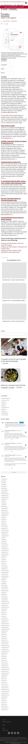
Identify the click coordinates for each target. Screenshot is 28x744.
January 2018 (4, 599)
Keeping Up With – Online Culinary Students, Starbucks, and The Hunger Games (14, 280)
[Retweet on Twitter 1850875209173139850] (7, 440)
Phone (3, 73)
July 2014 (3, 676)
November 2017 (5, 603)
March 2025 (4, 488)
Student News (4, 413)
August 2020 (4, 578)
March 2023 (4, 524)
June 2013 (3, 700)
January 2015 (4, 665)
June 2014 (3, 678)
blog (15, 115)
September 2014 (5, 673)
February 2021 (4, 567)
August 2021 (4, 556)
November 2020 (5, 572)
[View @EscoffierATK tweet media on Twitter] (14, 465)
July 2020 (3, 579)
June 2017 (3, 612)
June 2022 (3, 539)
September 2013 (5, 695)
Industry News (14, 21)
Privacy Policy (5, 730)
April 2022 (3, 541)
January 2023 (4, 528)
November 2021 (5, 550)
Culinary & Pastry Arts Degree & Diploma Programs (13, 360)
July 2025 (3, 481)
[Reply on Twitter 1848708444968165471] (5, 468)
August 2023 (4, 515)
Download (3, 59)
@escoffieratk (18, 430)
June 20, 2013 (7, 21)
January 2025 (4, 491)
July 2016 (3, 632)
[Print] (8, 23)
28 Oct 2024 (7, 431)
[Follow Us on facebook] (9, 733)
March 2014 (4, 684)
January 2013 (4, 709)
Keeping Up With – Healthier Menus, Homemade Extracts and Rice (14, 300)
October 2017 (4, 605)
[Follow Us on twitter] (15, 733)
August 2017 (4, 609)
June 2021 (3, 559)
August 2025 (4, 479)
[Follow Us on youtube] (18, 733)
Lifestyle (3, 409)
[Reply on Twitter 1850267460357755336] (5, 451)
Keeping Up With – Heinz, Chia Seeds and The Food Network (14, 321)
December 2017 (5, 601)
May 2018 (3, 592)
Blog (3, 725)
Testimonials (4, 414)
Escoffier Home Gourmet (10, 430)
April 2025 (3, 486)
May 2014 (3, 680)
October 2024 (4, 495)
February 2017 (4, 620)
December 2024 (5, 493)
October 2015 (4, 649)
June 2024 (3, 502)
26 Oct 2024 (7, 444)
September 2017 (5, 607)
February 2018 (4, 598)
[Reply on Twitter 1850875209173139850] (5, 440)
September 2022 (5, 535)
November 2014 (5, 669)
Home (3, 719)
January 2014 (4, 687)
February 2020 (4, 587)
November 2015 (5, 647)
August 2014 (4, 675)
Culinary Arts (4, 400)
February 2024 (4, 508)
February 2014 (4, 685)
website (9, 111)
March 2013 (4, 706)
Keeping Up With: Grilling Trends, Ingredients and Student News (11, 251)
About (3, 728)
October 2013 (4, 693)
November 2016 (5, 625)
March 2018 (4, 596)
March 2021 (4, 565)
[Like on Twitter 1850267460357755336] (9, 451)
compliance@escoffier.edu (9, 112)
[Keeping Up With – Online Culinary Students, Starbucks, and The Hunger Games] (14, 270)
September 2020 (5, 576)
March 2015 (4, 662)
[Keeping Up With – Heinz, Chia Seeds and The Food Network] (14, 312)
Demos (3, 402)
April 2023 (3, 523)
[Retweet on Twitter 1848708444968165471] (7, 468)
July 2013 (3, 698)
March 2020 (4, 585)
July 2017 (3, 610)
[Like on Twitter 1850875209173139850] (9, 440)
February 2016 (4, 642)
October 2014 (4, 671)
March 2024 (4, 506)
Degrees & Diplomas (6, 721)
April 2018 (3, 594)
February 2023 (4, 526)
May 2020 (3, 583)
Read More (8, 138)
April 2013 (3, 704)
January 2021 (4, 568)
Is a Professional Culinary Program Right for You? (12, 1)
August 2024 (4, 499)
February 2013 (4, 707)
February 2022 (4, 545)
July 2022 (3, 537)
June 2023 (3, 519)
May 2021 (3, 561)
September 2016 (5, 629)
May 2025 (3, 484)
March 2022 (4, 543)
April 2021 (3, 563)
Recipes (3, 411)
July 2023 (3, 517)
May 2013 (3, 702)
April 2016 (3, 638)
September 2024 (5, 497)
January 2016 (4, 643)
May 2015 (3, 658)
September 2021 (5, 554)
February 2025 (4, 490)
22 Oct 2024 (7, 456)
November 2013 (5, 691)
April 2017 (3, 616)
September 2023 (5, 513)
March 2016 (4, 640)
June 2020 (3, 581)
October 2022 (4, 534)
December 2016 (5, 623)
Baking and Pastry (5, 398)
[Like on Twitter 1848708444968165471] (9, 468)
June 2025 (3, 482)
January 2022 (4, 546)
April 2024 (3, 504)
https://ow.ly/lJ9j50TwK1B (9, 464)
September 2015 (5, 651)
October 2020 (4, 574)
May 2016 (3, 636)
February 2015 (4, 664)
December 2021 (5, 548)
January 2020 (4, 588)
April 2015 (3, 660)
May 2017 (3, 614)
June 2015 (3, 656)
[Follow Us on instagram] (12, 733)
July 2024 (3, 501)
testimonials (8, 121)
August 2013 (4, 696)
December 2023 (5, 512)
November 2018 (5, 590)
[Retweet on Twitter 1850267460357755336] (7, 451)
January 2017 (4, 621)
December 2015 (5, 645)
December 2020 (5, 570)
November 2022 (5, 532)
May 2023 (3, 521)
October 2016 (4, 627)
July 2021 (3, 557)
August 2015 (4, 653)
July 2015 (3, 654)
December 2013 (5, 689)
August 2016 (4, 631)
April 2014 (3, 682)
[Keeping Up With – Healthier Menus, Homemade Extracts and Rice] (14, 291)
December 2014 (5, 667)
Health (3, 405)
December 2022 (5, 530)
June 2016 (3, 634)
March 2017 (4, 618)
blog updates (5, 257)
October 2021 (4, 552)
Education (3, 403)
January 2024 (4, 510)
